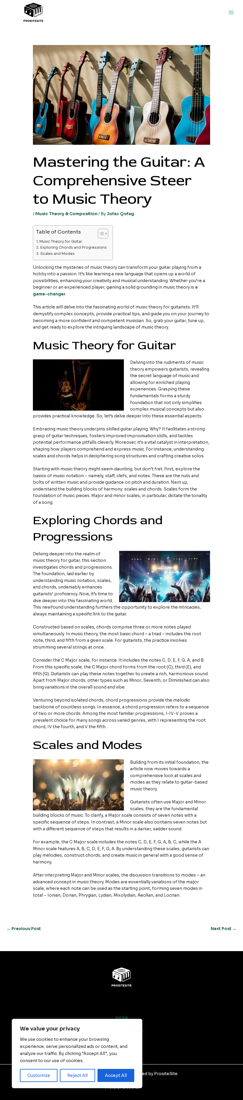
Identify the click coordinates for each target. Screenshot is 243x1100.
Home (121, 1017)
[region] (77, 1053)
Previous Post (24, 928)
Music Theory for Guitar (60, 241)
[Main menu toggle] (231, 13)
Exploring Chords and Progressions (73, 247)
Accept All (116, 1075)
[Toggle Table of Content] (100, 234)
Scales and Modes (57, 253)
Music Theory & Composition (66, 213)
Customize (38, 1075)
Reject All (77, 1075)
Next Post (223, 928)
